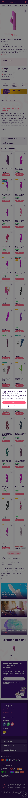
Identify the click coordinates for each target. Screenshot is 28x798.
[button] (14, 406)
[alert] (14, 399)
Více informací (5, 399)
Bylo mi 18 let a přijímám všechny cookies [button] (13, 402)
